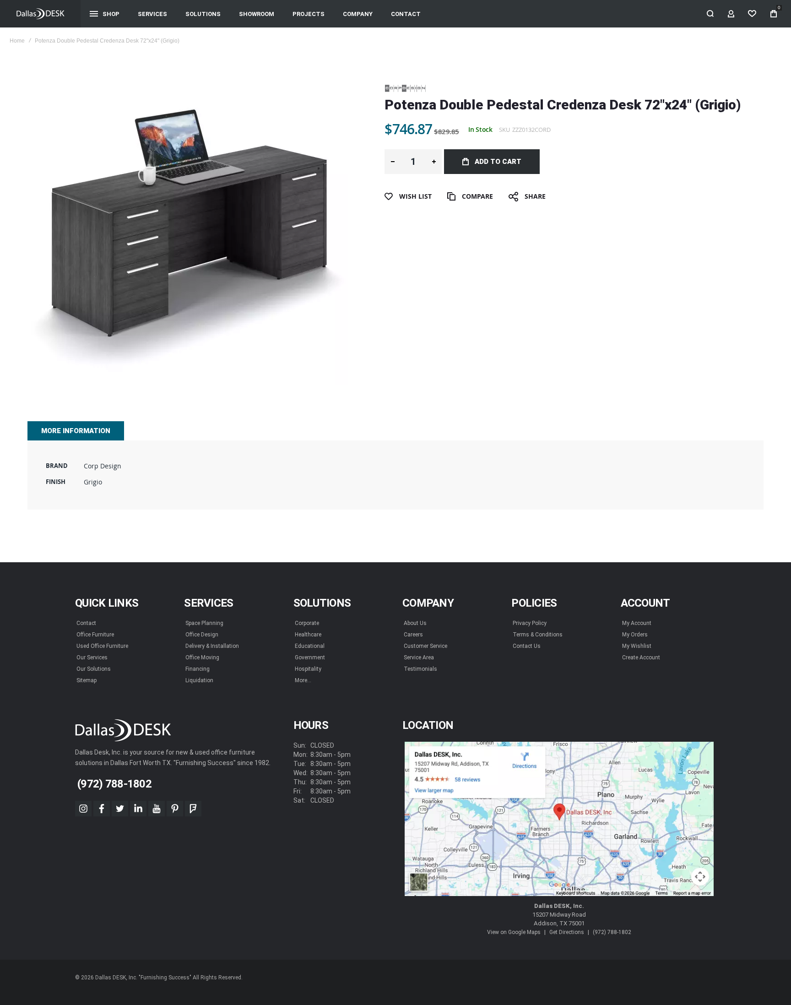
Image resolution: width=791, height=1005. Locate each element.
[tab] (75, 430)
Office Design (201, 634)
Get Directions (566, 932)
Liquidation (199, 680)
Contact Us (527, 646)
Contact (86, 623)
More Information (75, 431)
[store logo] (40, 13)
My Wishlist (636, 646)
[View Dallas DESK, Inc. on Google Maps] (559, 819)
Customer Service (425, 646)
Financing (197, 669)
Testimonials (420, 669)
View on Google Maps (514, 932)
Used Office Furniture (102, 646)
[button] (393, 161)
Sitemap (86, 680)
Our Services (92, 657)
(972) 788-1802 (612, 932)
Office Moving (202, 657)
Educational (310, 646)
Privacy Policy (530, 623)
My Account (636, 623)
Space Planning (204, 623)
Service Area (419, 657)
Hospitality (308, 669)
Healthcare (308, 634)
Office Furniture (95, 634)
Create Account (641, 657)
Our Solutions (93, 669)
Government (310, 657)
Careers (413, 634)
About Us (415, 623)
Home (17, 41)
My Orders (635, 634)
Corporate (307, 623)
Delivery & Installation (212, 646)
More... (303, 680)
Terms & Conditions (538, 634)
